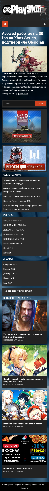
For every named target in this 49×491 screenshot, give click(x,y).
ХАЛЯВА (7, 253)
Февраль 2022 (10, 264)
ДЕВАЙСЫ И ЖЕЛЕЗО (13, 230)
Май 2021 (7, 283)
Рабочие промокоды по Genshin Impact (21, 196)
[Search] (44, 24)
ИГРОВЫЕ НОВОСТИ (13, 234)
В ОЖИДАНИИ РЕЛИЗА (14, 225)
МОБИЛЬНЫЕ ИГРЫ (13, 244)
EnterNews (36, 485)
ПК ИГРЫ (8, 248)
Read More (23, 94)
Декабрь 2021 (10, 273)
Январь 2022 (9, 269)
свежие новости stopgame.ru (17, 291)
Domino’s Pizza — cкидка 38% (17, 201)
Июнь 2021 (8, 278)
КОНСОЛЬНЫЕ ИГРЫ (13, 239)
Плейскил (19, 340)
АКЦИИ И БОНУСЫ (12, 220)
